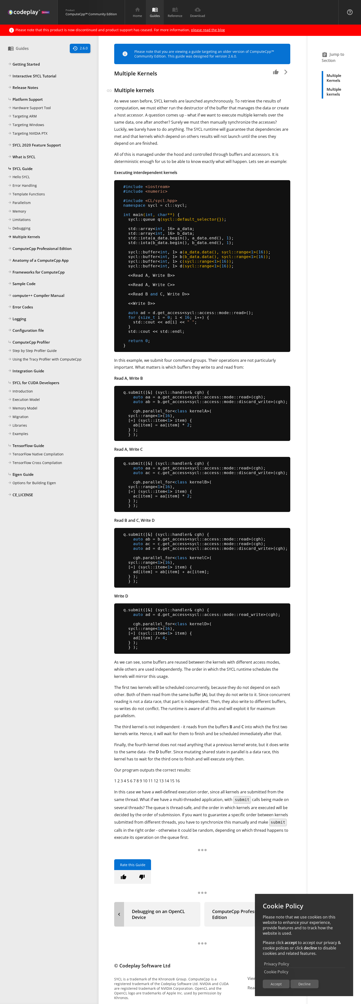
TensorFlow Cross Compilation (35, 462)
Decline (304, 984)
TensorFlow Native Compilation (36, 454)
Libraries (17, 425)
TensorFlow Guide (26, 445)
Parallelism (19, 202)
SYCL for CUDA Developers (33, 382)
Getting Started (24, 64)
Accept (276, 984)
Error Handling (22, 185)
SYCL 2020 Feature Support (34, 145)
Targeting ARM (22, 116)
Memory (17, 211)
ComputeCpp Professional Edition (40, 248)
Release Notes (23, 87)
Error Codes (20, 307)
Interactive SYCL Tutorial (32, 75)
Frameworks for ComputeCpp (36, 272)
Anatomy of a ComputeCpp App (38, 260)
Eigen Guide (21, 474)
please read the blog (208, 30)
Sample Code (22, 283)
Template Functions (26, 194)
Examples (18, 434)
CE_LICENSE (20, 494)
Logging (17, 318)
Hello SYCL (19, 177)
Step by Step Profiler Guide (32, 350)
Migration (18, 416)
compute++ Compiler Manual (36, 295)
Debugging (19, 228)
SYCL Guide (20, 168)
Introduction (20, 391)
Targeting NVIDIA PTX (27, 133)
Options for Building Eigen (32, 482)
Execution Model (24, 399)
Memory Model (22, 408)
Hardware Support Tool (29, 107)
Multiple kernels (334, 92)
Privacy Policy (276, 964)
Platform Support (25, 99)
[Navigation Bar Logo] (28, 12)
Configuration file (26, 330)
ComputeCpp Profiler (29, 342)
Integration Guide (26, 370)
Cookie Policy (276, 972)
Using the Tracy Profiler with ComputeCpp (45, 359)
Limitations (19, 219)
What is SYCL (21, 156)
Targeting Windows (26, 124)
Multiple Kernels (24, 236)
